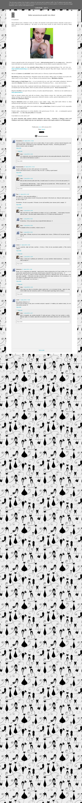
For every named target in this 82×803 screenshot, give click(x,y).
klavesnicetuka (19, 166)
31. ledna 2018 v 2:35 (24, 194)
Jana (40, 127)
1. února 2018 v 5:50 (28, 225)
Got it (46, 8)
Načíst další (41, 350)
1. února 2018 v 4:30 (28, 178)
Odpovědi (20, 151)
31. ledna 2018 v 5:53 (25, 245)
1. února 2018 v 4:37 (28, 313)
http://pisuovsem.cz (17, 92)
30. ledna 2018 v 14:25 (28, 141)
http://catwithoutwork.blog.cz (20, 69)
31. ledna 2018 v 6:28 (27, 269)
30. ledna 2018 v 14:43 (29, 166)
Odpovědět (18, 148)
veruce (17, 245)
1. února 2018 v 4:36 (28, 256)
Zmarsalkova (19, 141)
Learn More (38, 8)
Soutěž (43, 129)
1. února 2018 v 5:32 (28, 218)
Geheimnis (19, 269)
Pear (17, 194)
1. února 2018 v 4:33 (28, 210)
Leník (17, 300)
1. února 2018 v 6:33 (28, 232)
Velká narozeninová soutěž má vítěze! (41, 15)
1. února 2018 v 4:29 (28, 154)
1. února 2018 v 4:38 (28, 287)
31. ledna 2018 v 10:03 (24, 300)
